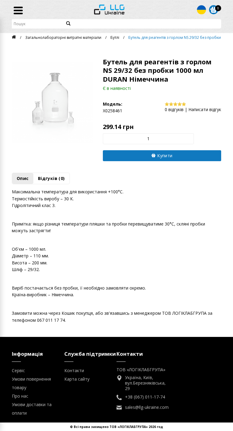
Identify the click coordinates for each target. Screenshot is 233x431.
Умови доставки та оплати (32, 409)
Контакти (74, 370)
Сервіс (18, 370)
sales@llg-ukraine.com (147, 407)
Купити (164, 155)
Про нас (20, 396)
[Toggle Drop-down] (201, 9)
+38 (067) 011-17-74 (145, 397)
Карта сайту (76, 379)
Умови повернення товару (31, 383)
